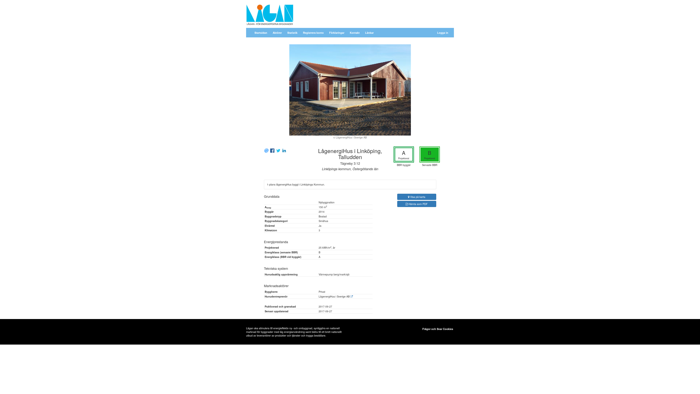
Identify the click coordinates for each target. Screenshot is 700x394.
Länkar (369, 32)
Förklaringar (336, 32)
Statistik (292, 32)
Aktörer (277, 32)
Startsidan (260, 32)
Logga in (442, 32)
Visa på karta (417, 197)
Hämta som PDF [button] (418, 204)
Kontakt (355, 32)
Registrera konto (313, 32)
